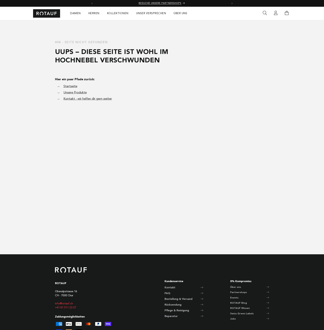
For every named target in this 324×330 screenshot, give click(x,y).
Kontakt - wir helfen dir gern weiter (87, 98)
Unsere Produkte (75, 92)
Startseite (70, 86)
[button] (286, 13)
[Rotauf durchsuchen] (265, 13)
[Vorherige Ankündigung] (92, 3)
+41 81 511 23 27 (65, 307)
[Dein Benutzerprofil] (276, 13)
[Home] (46, 13)
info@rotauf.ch (64, 303)
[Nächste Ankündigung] (232, 3)
